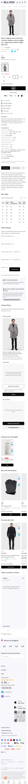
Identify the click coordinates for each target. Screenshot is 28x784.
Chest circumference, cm (7, 236)
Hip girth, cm (4, 267)
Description (6, 168)
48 (4, 77)
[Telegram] (8, 740)
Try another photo (13, 427)
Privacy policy (20, 761)
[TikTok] (14, 740)
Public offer (4, 763)
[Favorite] (15, 49)
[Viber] (17, 740)
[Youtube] (11, 740)
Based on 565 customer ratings (7, 685)
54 (21, 77)
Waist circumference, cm (7, 243)
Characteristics (16, 168)
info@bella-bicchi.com (7, 733)
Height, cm (17, 251)
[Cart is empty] (25, 2)
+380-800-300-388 (6, 730)
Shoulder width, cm (6, 259)
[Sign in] (22, 2)
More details (11, 567)
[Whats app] (20, 740)
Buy (13, 88)
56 (4, 80)
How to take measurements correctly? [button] (10, 275)
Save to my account (13, 423)
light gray (5, 67)
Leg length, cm (16, 259)
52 (15, 77)
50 (9, 77)
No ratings (7, 47)
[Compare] (12, 49)
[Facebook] (2, 740)
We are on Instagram (11, 640)
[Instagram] (5, 740)
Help (2, 673)
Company (3, 670)
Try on (13, 394)
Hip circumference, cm (7, 251)
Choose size (14, 269)
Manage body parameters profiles (12, 299)
